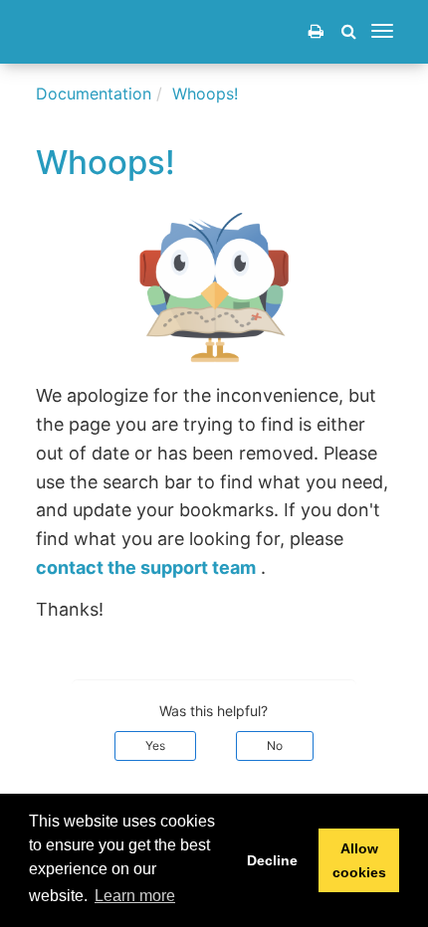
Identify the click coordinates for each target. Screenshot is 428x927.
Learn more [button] (135, 895)
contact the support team (146, 567)
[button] (348, 31)
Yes (155, 745)
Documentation (93, 93)
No (275, 745)
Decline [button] (272, 860)
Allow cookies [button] (359, 860)
